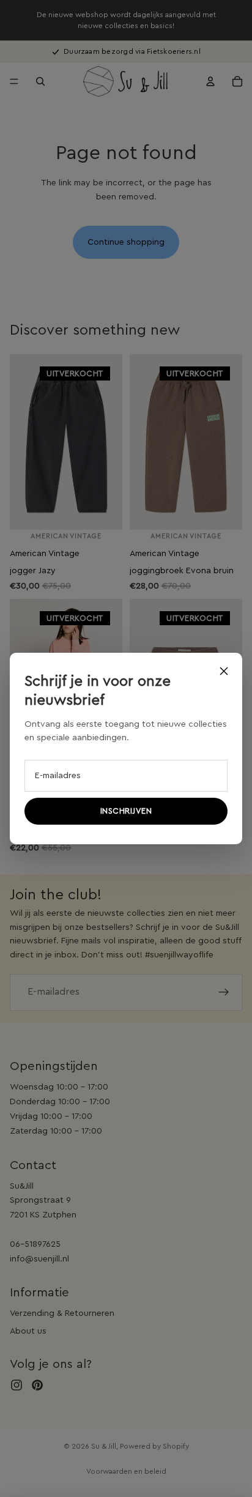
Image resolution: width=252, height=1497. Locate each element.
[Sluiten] (224, 671)
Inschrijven (126, 811)
